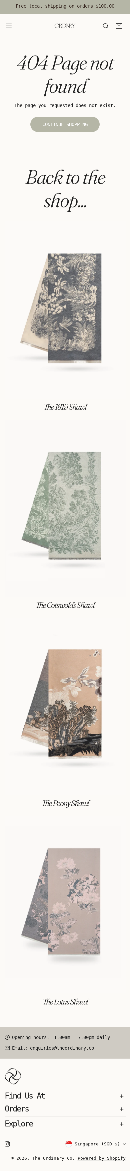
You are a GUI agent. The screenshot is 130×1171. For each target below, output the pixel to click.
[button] (119, 26)
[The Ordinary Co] (65, 26)
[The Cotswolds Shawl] (65, 508)
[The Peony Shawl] (65, 706)
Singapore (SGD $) (97, 1143)
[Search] (105, 26)
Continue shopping (65, 124)
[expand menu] (9, 26)
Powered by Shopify (102, 1158)
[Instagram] (7, 1144)
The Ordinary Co (52, 1158)
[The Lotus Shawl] (65, 904)
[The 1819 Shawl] (65, 310)
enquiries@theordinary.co (62, 1048)
